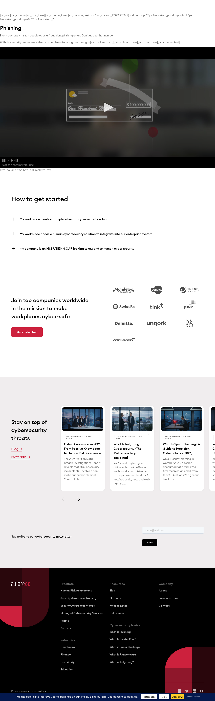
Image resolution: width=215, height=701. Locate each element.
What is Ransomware (123, 654)
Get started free (27, 332)
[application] (107, 107)
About (163, 590)
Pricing (64, 621)
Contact (164, 605)
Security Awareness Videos (77, 605)
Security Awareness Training (78, 598)
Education (66, 669)
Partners (65, 628)
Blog (112, 590)
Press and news (168, 598)
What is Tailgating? (122, 662)
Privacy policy (20, 691)
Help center (117, 613)
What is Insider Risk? (123, 639)
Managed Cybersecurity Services (81, 613)
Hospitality (67, 662)
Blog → (16, 449)
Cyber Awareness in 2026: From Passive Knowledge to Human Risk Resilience (82, 449)
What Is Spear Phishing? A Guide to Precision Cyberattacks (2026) (181, 449)
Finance (65, 654)
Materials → (20, 457)
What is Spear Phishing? (125, 647)
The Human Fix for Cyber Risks (79, 437)
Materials (115, 598)
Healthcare (67, 647)
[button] (107, 107)
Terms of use (39, 691)
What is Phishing (120, 632)
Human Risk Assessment (76, 590)
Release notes (118, 605)
